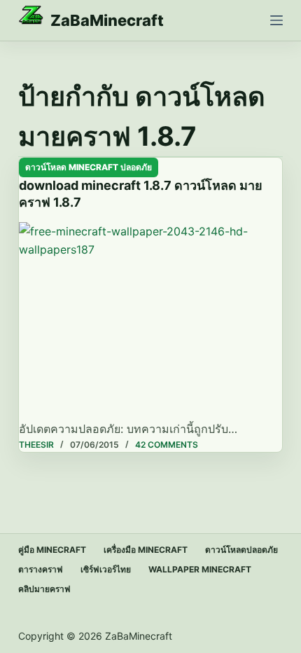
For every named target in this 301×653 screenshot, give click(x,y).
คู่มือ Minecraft (52, 549)
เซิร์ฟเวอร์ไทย (105, 569)
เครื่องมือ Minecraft (146, 549)
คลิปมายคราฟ (44, 589)
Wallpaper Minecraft (199, 569)
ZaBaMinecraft (107, 20)
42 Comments (166, 444)
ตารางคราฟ (40, 569)
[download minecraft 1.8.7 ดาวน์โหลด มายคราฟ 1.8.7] (150, 321)
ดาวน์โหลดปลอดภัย (241, 549)
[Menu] (276, 20)
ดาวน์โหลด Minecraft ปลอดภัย (88, 167)
